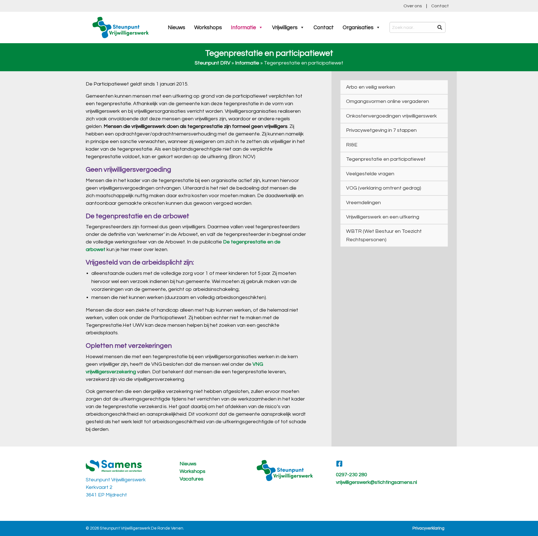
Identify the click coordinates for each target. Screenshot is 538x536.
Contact (440, 6)
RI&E (351, 145)
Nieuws (176, 27)
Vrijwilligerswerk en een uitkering (382, 217)
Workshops (208, 27)
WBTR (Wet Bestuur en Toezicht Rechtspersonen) (384, 235)
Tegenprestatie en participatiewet (386, 159)
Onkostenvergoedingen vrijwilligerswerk (391, 116)
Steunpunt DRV (212, 63)
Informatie (243, 27)
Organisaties (358, 27)
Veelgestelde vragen (370, 173)
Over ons (413, 6)
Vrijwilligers (285, 27)
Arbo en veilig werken (370, 87)
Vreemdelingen (363, 202)
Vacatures (191, 479)
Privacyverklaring (428, 528)
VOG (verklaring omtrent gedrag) (383, 188)
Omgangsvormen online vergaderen (387, 101)
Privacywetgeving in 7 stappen (381, 130)
